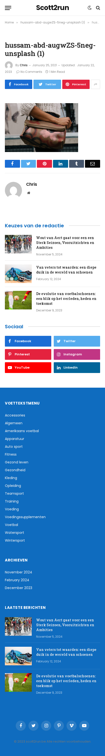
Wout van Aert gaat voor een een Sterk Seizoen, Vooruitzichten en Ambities (65, 242)
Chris (24, 65)
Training (12, 501)
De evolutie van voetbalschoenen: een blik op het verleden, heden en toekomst (66, 298)
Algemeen (13, 423)
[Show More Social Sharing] (95, 84)
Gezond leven (16, 462)
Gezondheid (15, 470)
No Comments (31, 72)
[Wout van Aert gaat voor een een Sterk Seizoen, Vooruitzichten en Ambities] (18, 244)
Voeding (12, 509)
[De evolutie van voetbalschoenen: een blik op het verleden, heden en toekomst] (18, 300)
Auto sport (14, 446)
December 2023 (18, 587)
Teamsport (14, 493)
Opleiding (13, 485)
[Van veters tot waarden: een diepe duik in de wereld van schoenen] (18, 273)
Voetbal (11, 524)
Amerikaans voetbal (22, 430)
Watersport (14, 532)
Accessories (15, 415)
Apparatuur (14, 438)
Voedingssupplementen (25, 517)
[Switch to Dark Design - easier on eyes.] (89, 8)
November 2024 (18, 572)
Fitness (11, 454)
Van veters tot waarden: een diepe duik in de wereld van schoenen (66, 269)
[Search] (97, 7)
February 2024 (17, 580)
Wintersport (15, 540)
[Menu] (8, 7)
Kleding (11, 477)
